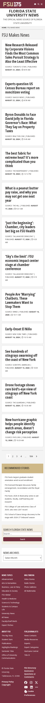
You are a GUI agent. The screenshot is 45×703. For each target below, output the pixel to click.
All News (5, 617)
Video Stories (29, 579)
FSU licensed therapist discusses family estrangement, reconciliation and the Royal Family (22, 488)
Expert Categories (31, 647)
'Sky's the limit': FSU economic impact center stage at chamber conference (22, 262)
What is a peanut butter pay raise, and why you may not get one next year (21, 194)
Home (4, 28)
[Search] (38, 4)
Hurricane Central (31, 651)
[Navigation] (41, 4)
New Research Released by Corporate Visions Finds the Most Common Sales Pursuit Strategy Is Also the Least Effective (22, 53)
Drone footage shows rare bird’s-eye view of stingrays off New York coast (21, 391)
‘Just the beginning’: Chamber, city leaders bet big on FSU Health (20, 226)
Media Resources (31, 639)
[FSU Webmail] (35, 4)
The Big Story (7, 635)
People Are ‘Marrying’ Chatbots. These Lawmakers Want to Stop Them (20, 300)
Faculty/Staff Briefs (9, 621)
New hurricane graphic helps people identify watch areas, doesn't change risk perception (21, 425)
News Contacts (30, 635)
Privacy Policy (8, 681)
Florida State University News (22, 13)
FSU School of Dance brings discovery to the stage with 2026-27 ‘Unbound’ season (22, 516)
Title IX (27, 655)
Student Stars (7, 639)
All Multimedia (30, 591)
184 (31, 456)
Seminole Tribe (8, 651)
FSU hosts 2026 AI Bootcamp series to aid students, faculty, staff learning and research (21, 499)
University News (8, 613)
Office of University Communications (9, 656)
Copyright (6, 685)
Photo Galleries (30, 587)
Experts (27, 643)
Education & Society (10, 591)
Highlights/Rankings (10, 647)
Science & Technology (11, 602)
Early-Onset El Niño (18, 329)
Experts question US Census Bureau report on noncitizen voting (22, 87)
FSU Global (6, 595)
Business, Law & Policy (11, 587)
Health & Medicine (9, 598)
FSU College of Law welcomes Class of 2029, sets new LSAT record (20, 508)
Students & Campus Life (10, 608)
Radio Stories (29, 583)
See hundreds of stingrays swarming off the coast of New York (21, 355)
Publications (6, 643)
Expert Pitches (7, 625)
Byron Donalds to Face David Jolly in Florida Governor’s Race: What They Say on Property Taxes (21, 122)
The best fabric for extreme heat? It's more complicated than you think (21, 159)
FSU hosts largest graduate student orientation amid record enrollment (19, 478)
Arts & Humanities (9, 583)
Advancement (7, 579)
